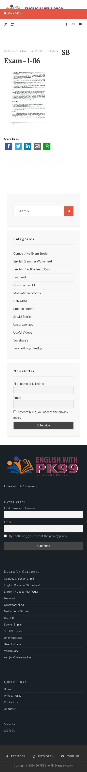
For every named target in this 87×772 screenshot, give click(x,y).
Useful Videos (22, 332)
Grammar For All (24, 285)
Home (7, 689)
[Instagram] (73, 24)
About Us (10, 708)
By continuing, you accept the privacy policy (40, 415)
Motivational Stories (27, 293)
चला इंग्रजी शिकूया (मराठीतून (27, 348)
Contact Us (11, 702)
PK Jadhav (21, 50)
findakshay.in (65, 765)
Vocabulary (21, 340)
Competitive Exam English (31, 253)
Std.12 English (22, 317)
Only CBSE (20, 301)
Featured (19, 277)
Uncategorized (23, 324)
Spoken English (23, 309)
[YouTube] (80, 24)
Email (17, 397)
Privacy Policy (12, 695)
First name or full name (28, 383)
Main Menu (14, 13)
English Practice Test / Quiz (31, 269)
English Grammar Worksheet (32, 261)
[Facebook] (66, 24)
